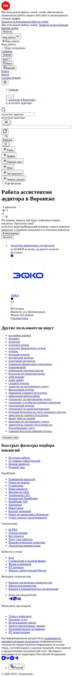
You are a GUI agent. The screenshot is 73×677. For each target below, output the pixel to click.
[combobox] (17, 114)
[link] (7, 63)
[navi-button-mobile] (5, 82)
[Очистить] (6, 122)
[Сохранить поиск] (5, 132)
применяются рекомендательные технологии (31, 640)
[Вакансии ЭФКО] (40, 276)
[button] (5, 71)
